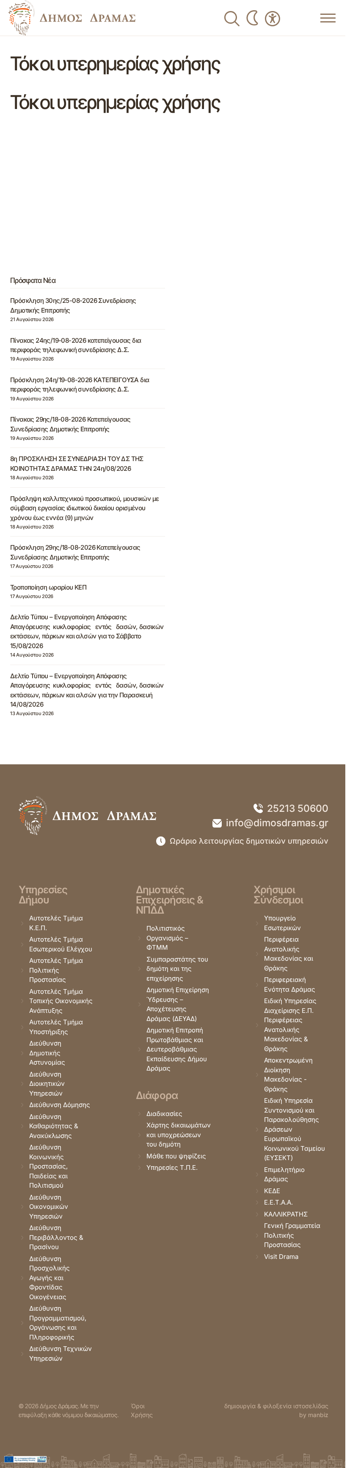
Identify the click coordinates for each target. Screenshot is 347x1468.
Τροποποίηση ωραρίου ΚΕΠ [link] (48, 587)
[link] (71, 18)
